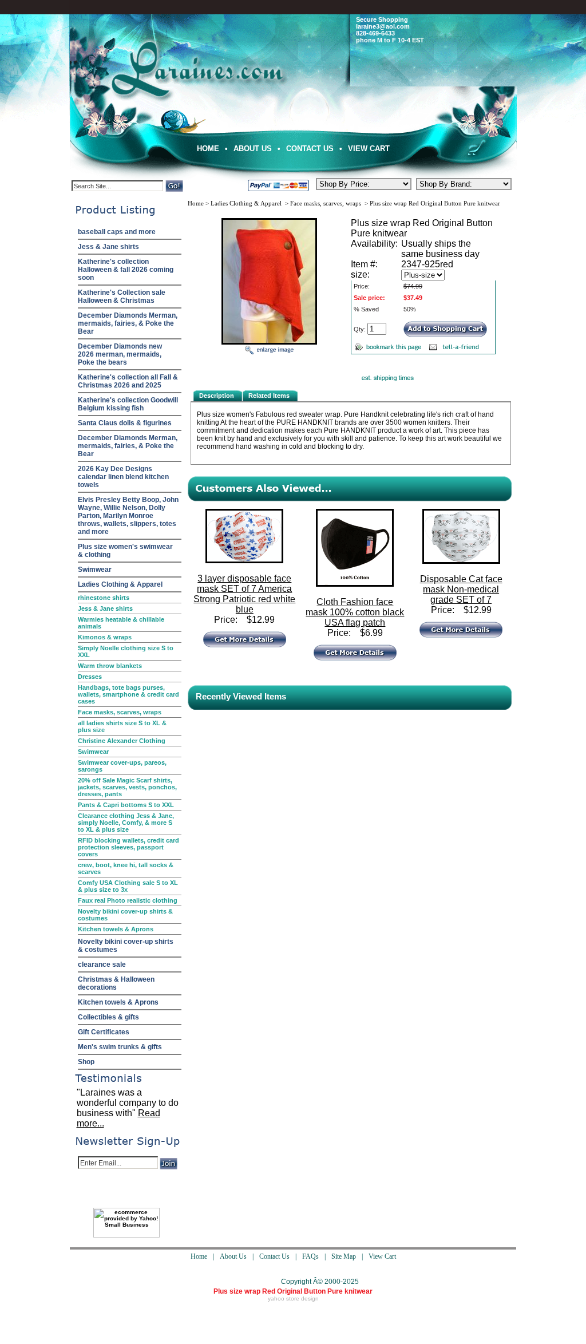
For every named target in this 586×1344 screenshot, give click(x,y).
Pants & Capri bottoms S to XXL (126, 804)
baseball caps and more (117, 232)
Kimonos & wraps (105, 637)
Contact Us (310, 148)
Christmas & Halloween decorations (116, 983)
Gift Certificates (103, 1032)
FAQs (310, 1256)
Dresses (90, 676)
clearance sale (102, 964)
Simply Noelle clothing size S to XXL (125, 651)
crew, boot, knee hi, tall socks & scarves (125, 868)
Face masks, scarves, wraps (119, 712)
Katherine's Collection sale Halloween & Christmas (121, 296)
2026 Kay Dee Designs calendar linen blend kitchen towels (123, 477)
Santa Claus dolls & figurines (125, 423)
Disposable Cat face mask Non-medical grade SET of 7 (461, 589)
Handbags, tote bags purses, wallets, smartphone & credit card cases (128, 694)
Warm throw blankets (110, 665)
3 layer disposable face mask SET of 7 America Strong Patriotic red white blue (244, 594)
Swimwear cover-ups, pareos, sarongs (122, 766)
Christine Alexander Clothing (121, 740)
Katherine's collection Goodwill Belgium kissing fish (128, 404)
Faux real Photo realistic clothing (127, 900)
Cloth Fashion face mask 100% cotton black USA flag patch (355, 612)
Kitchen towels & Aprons (115, 929)
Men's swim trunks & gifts (120, 1047)
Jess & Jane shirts (108, 247)
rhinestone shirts (103, 597)
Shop (86, 1062)
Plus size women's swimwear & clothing (125, 551)
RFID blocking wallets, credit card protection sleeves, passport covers (128, 847)
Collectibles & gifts (108, 1017)
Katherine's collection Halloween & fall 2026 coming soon (125, 270)
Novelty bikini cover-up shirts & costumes (125, 915)
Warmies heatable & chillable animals (121, 623)
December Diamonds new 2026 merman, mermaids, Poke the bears (120, 354)
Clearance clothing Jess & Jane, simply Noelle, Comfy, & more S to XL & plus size (126, 822)
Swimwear (95, 570)
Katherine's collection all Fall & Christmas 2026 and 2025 (128, 381)
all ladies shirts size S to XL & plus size (122, 726)
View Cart (369, 148)
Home (208, 148)
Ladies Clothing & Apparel (120, 584)
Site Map (343, 1256)
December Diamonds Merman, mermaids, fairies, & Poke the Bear (127, 323)
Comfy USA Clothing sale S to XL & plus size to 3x (128, 886)
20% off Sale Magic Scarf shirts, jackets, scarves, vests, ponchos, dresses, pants (127, 787)
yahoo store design (293, 1298)
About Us (252, 148)
